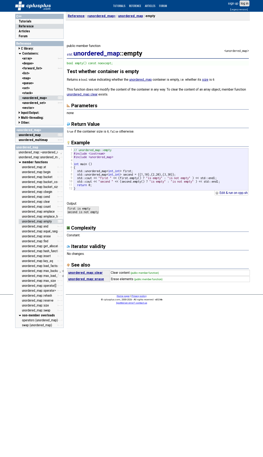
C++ (19, 16)
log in (244, 3)
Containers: (30, 53)
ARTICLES (150, 5)
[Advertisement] (39, 392)
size (205, 80)
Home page (123, 296)
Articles (24, 31)
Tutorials (25, 21)
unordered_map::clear (82, 94)
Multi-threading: (32, 118)
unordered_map (27, 147)
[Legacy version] (239, 9)
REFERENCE (135, 5)
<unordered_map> (28, 130)
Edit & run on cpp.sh (233, 193)
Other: (25, 123)
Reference (26, 26)
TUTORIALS (119, 5)
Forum (23, 36)
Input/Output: (30, 113)
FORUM (163, 5)
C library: (27, 48)
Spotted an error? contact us (131, 303)
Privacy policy (139, 296)
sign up (233, 3)
